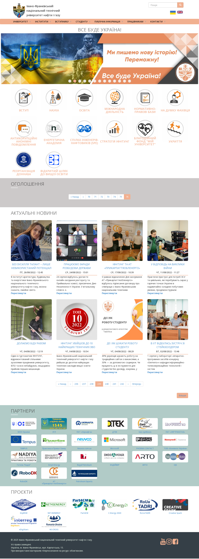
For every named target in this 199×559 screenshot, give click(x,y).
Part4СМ (84, 513)
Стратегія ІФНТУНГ (114, 141)
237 (84, 383)
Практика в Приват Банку (54, 448)
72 (102, 196)
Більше (182, 395)
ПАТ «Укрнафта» (84, 432)
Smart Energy (54, 465)
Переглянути (18, 293)
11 (119, 81)
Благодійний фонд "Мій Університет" (145, 141)
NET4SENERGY (54, 513)
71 (96, 196)
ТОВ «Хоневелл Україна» (175, 448)
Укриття (175, 141)
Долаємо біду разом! (31, 343)
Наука (54, 110)
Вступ (24, 110)
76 (128, 197)
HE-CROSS (54, 529)
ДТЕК (114, 432)
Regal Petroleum (84, 465)
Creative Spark (175, 513)
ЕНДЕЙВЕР (114, 465)
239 (100, 384)
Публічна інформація (106, 22)
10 (114, 81)
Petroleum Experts (84, 481)
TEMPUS (23, 448)
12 (124, 81)
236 (77, 383)
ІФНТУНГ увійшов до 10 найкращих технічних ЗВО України (76, 347)
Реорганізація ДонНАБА (23, 172)
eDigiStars (23, 529)
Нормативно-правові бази (145, 110)
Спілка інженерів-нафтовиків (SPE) (84, 141)
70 (90, 196)
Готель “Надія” (23, 465)
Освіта (84, 110)
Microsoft (114, 448)
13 (129, 81)
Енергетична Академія (54, 141)
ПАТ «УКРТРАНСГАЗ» (175, 432)
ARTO (145, 465)
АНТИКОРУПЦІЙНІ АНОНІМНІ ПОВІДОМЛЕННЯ (23, 141)
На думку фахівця (175, 110)
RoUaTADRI (145, 513)
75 (122, 196)
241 (115, 383)
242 (122, 383)
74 (115, 196)
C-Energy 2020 (114, 513)
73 (109, 196)
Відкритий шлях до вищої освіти (54, 172)
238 (92, 383)
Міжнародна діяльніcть (114, 110)
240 (107, 383)
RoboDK (23, 481)
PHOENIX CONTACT (145, 448)
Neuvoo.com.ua (84, 448)
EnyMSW (23, 513)
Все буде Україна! (99, 29)
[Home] (19, 11)
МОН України (24, 432)
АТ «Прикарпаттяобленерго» (54, 482)
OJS (175, 465)
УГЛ (54, 432)
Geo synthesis (145, 432)
